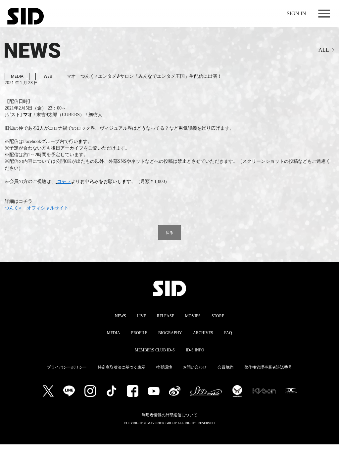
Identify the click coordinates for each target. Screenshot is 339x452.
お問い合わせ (195, 367)
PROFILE (139, 333)
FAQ (228, 333)
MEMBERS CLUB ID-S (155, 350)
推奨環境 (164, 367)
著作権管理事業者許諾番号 (268, 367)
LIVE (141, 316)
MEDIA (113, 333)
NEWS (120, 316)
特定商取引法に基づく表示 (121, 367)
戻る (169, 232)
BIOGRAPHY (170, 333)
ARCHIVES (203, 333)
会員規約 (225, 367)
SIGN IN (296, 13)
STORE (218, 316)
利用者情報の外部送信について (169, 415)
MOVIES (193, 316)
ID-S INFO (195, 350)
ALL (323, 50)
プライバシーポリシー (67, 367)
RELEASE (165, 316)
